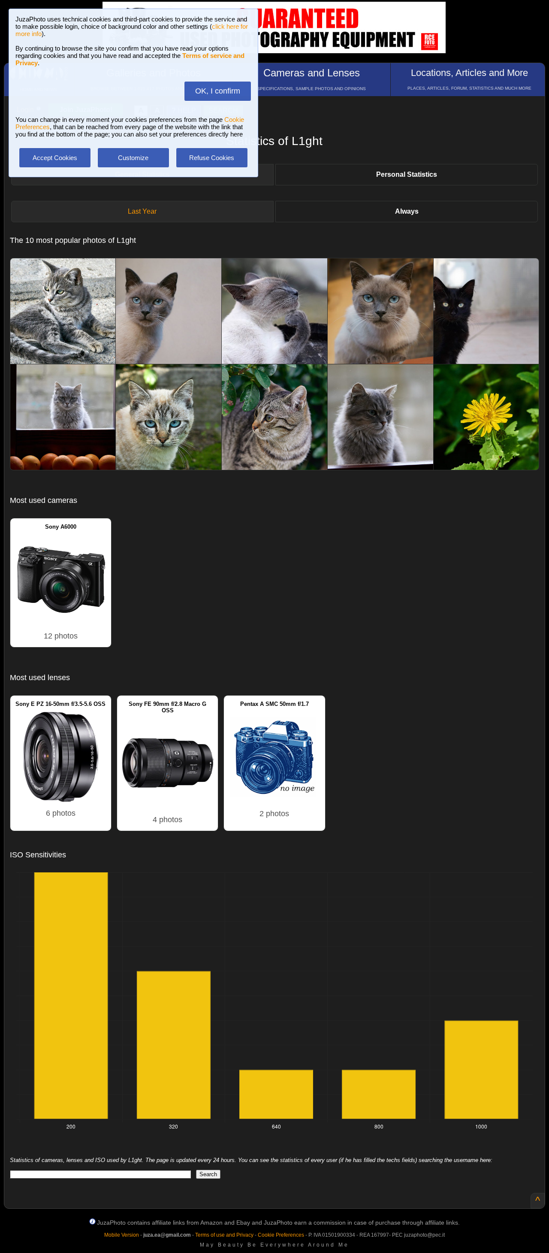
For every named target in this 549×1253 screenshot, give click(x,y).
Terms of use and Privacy (224, 1235)
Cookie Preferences (281, 1235)
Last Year (142, 211)
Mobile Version (121, 1235)
